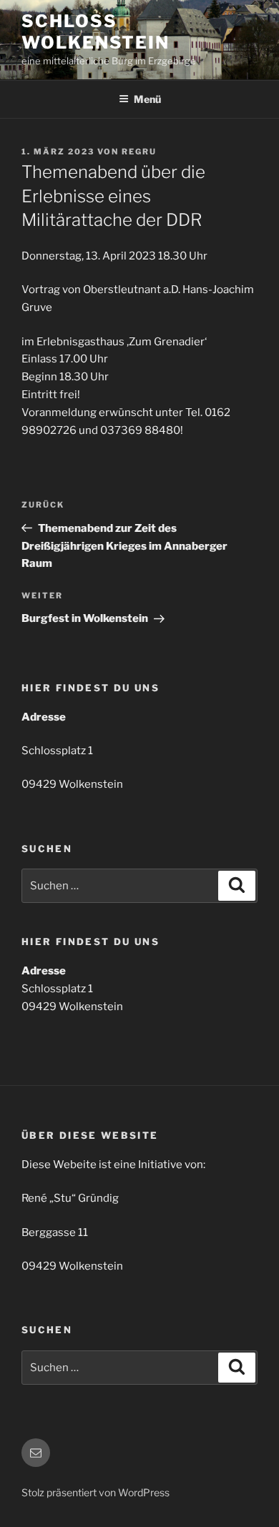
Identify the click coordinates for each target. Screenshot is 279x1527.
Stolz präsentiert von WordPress (95, 1492)
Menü (147, 99)
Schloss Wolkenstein (95, 32)
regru (139, 152)
